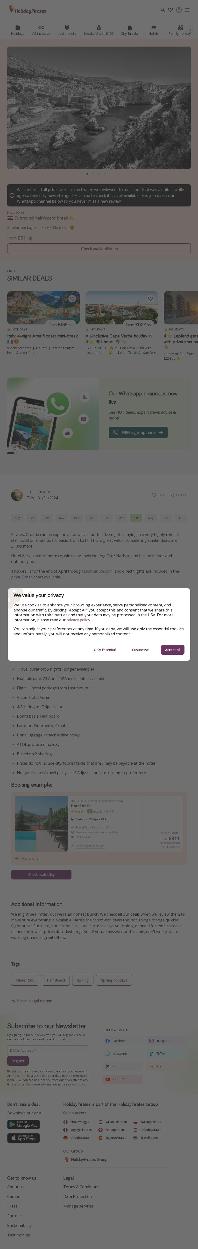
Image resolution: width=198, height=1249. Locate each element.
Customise (140, 649)
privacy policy (78, 620)
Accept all (172, 649)
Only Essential (105, 649)
